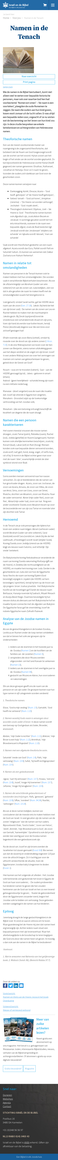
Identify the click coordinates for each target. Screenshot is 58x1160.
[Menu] (53, 5)
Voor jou (17, 17)
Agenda (7, 1102)
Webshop (8, 1098)
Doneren (7, 1095)
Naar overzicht (29, 76)
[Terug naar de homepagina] (20, 5)
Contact (7, 1106)
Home (6, 17)
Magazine (29, 1068)
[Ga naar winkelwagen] (45, 5)
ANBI (26, 1142)
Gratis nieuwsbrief (13, 1068)
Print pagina (29, 82)
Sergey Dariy (8, 87)
